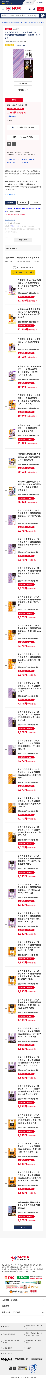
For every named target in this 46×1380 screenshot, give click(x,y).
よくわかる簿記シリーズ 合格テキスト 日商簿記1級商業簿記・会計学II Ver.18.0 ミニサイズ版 (29, 888)
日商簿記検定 (33, 22)
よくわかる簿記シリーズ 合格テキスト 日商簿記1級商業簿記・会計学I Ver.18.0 (29, 514)
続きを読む (23, 240)
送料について (11, 162)
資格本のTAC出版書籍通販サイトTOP (14, 22)
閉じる (23, 1227)
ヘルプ (28, 1348)
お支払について (27, 159)
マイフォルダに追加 (25, 137)
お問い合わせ (7, 1353)
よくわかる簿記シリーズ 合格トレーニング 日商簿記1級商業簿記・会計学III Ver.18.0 (29, 744)
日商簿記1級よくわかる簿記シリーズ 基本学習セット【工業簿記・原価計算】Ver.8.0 (29, 312)
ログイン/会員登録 (40, 9)
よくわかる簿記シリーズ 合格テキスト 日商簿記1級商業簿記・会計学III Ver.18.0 (29, 572)
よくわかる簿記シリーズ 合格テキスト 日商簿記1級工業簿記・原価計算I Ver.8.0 (29, 600)
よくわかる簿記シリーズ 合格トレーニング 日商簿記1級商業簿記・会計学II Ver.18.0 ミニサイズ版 (29, 1061)
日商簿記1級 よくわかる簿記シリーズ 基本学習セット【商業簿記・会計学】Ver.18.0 (29, 284)
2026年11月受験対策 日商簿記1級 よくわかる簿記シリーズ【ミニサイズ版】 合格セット (29, 485)
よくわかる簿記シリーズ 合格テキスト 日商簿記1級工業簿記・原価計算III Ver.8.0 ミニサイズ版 (29, 1003)
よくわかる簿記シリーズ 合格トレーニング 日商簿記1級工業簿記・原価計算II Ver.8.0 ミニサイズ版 (29, 1147)
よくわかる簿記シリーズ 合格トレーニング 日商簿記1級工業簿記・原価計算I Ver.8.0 (29, 773)
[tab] (14, 100)
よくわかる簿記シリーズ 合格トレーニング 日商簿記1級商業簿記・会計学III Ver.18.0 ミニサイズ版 (29, 1090)
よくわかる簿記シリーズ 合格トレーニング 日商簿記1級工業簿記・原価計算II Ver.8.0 (29, 802)
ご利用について (12, 159)
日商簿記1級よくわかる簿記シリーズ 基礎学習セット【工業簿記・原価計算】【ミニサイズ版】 (29, 399)
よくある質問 (7, 1348)
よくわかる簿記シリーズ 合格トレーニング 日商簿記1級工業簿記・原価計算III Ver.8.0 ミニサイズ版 (29, 1176)
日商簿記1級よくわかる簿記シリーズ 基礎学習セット (29, 342)
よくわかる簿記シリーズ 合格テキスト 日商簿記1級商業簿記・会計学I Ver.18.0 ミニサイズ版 (29, 859)
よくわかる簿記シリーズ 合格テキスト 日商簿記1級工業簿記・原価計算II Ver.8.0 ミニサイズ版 (29, 974)
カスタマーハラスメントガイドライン (11, 1341)
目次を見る (11, 194)
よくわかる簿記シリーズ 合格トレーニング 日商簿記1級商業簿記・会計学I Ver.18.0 (29, 687)
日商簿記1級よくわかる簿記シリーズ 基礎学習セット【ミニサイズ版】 (29, 428)
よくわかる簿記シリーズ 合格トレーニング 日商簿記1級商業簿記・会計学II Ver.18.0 (29, 715)
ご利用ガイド (29, 2)
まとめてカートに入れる (25, 272)
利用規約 (6, 1327)
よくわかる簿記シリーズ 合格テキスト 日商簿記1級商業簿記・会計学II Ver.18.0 (29, 543)
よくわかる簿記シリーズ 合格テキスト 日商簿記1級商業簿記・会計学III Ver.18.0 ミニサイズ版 (29, 917)
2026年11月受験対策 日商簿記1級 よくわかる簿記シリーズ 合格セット (29, 457)
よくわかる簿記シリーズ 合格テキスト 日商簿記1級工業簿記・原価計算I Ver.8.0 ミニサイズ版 (29, 946)
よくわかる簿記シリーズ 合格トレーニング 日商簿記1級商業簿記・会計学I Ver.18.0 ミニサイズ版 (29, 1032)
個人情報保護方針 (9, 1334)
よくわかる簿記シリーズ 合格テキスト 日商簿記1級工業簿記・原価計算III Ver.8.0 (29, 658)
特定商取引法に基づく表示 (34, 1326)
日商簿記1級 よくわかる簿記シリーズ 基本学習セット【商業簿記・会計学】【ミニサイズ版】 (29, 370)
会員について (11, 116)
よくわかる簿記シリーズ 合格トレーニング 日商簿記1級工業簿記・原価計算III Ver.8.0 (29, 830)
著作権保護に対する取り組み (34, 1341)
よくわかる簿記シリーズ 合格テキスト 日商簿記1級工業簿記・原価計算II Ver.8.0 (29, 629)
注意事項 (25, 162)
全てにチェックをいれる (25, 267)
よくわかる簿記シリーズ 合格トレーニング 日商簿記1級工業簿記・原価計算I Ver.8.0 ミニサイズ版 (29, 1118)
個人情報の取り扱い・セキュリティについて (34, 1334)
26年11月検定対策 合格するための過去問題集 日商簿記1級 (29, 1205)
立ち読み (24, 83)
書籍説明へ (22, 90)
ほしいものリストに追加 (25, 127)
